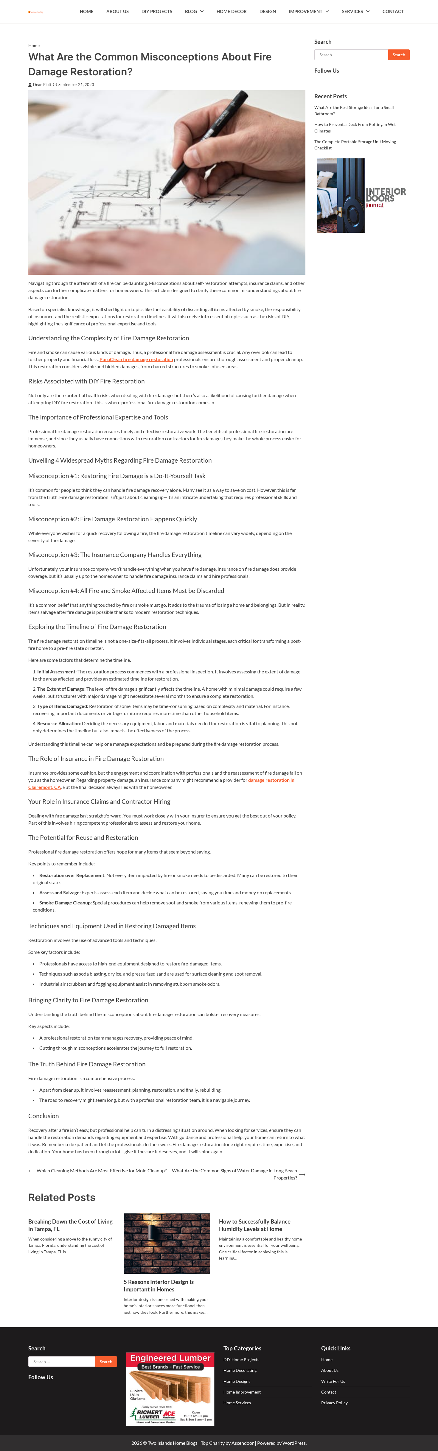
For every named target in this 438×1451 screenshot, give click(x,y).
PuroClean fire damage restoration (136, 359)
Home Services (237, 1402)
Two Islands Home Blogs (173, 1443)
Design (268, 11)
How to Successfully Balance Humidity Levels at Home (255, 1225)
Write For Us (333, 1380)
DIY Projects (157, 11)
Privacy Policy (334, 1402)
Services (352, 11)
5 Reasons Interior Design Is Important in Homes (159, 1285)
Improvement (305, 11)
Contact (393, 11)
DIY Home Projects (241, 1359)
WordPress (294, 1443)
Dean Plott (42, 84)
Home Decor (232, 11)
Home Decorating (240, 1370)
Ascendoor (243, 1443)
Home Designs (236, 1380)
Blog (191, 11)
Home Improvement (242, 1391)
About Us (117, 11)
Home (87, 11)
